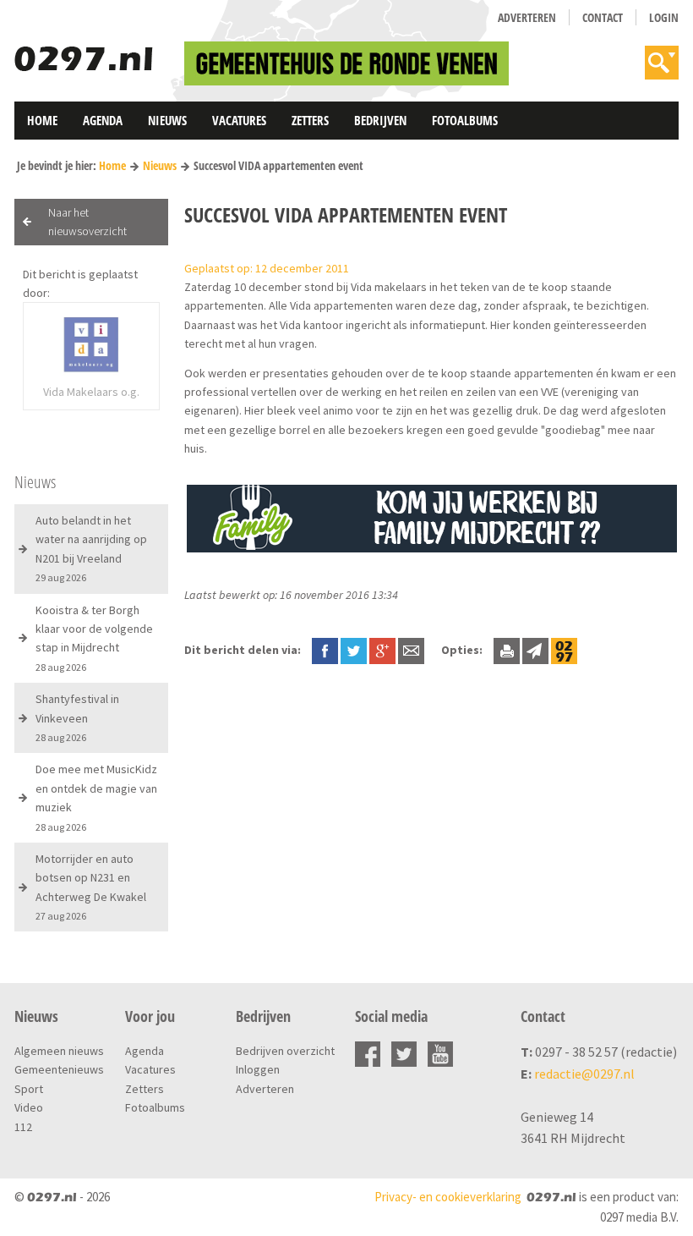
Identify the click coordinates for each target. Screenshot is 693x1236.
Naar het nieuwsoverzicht (87, 222)
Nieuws (167, 120)
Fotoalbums (465, 120)
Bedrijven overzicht (285, 1050)
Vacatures (239, 120)
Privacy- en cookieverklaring (447, 1197)
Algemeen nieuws (59, 1050)
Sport (28, 1088)
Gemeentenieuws (59, 1069)
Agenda (103, 120)
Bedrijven (380, 120)
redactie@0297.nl (584, 1073)
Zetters (310, 120)
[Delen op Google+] (382, 649)
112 (23, 1126)
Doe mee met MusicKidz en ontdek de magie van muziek (96, 796)
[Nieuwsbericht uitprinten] (507, 649)
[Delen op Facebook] (325, 649)
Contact (602, 17)
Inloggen (258, 1069)
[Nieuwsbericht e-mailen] (411, 649)
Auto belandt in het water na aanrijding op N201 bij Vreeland (91, 548)
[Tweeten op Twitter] (354, 649)
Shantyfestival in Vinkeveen (77, 717)
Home (42, 120)
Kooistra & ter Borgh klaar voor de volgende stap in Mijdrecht (94, 637)
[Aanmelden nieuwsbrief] (535, 649)
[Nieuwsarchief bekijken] (564, 649)
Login (664, 17)
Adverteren (527, 17)
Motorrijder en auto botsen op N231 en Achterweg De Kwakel (90, 886)
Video (28, 1107)
